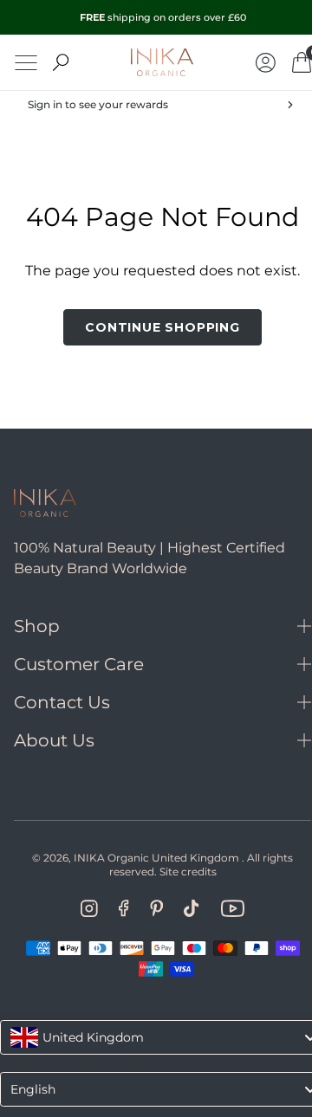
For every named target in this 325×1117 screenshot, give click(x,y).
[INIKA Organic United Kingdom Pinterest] (149, 908)
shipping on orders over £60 (163, 17)
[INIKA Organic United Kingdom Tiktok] (185, 908)
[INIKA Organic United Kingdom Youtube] (225, 908)
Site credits (181, 871)
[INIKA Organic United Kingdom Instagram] (83, 908)
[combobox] (156, 1037)
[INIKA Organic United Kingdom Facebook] (117, 908)
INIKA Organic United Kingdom (150, 857)
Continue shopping (156, 327)
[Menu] (26, 62)
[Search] (60, 62)
